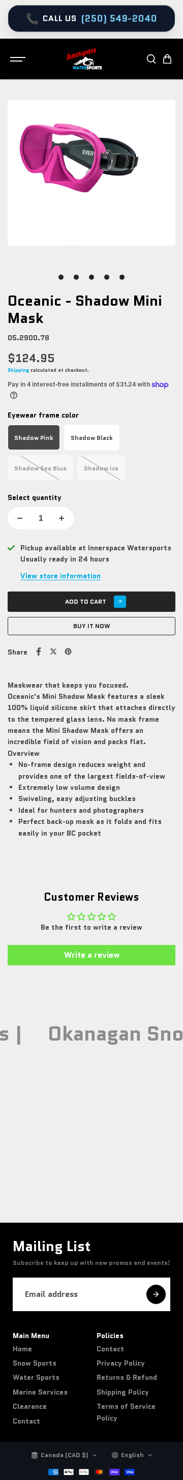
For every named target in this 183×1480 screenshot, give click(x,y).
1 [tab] (61, 277)
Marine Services (40, 1392)
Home (22, 1349)
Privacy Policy (121, 1363)
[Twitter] (53, 651)
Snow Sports (34, 1363)
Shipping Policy (123, 1392)
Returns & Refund (127, 1377)
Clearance (30, 1406)
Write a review (91, 955)
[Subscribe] (156, 1294)
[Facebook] (39, 651)
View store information (60, 576)
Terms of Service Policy (126, 1412)
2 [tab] (76, 277)
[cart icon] (167, 59)
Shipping (18, 370)
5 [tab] (122, 277)
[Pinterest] (68, 651)
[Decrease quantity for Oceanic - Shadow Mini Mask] (20, 518)
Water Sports (36, 1377)
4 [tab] (107, 277)
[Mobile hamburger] (19, 59)
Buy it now (91, 625)
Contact (26, 1421)
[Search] (151, 59)
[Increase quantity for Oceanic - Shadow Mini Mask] (61, 518)
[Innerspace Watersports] (86, 59)
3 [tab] (91, 277)
